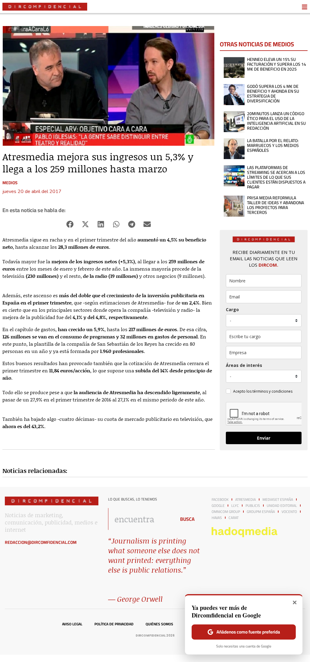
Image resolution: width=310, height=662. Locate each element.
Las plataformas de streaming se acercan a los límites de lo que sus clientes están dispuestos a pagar (276, 177)
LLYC (235, 506)
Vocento (289, 512)
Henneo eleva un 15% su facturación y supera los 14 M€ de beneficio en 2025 (276, 64)
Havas (217, 518)
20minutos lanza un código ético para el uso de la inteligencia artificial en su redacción (276, 121)
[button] (70, 224)
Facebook (220, 500)
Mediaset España (277, 500)
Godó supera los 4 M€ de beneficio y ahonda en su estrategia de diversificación (273, 93)
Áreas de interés (244, 365)
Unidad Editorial (282, 506)
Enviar (263, 438)
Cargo (232, 309)
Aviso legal (72, 624)
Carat (234, 518)
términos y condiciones (272, 391)
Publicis (253, 506)
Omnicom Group (226, 512)
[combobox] (140, 519)
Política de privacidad (114, 624)
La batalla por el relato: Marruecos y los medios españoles (273, 145)
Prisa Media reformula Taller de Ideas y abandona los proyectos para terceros (275, 205)
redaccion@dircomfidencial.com (41, 542)
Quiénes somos (159, 624)
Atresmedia (245, 500)
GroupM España (261, 512)
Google (218, 506)
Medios (10, 183)
